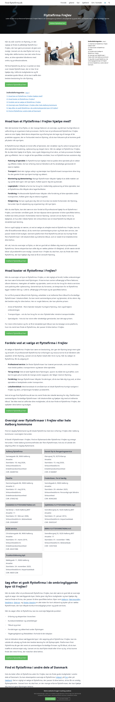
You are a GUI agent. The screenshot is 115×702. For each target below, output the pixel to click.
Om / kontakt (96, 3)
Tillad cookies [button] (50, 698)
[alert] (57, 694)
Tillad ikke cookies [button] (63, 698)
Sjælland (85, 3)
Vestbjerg (9, 602)
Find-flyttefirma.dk (13, 2)
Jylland (71, 3)
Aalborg (65, 599)
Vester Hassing (29, 602)
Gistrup (17, 602)
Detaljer (75, 695)
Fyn (78, 3)
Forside (63, 3)
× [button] (113, 689)
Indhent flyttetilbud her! (57, 23)
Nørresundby (74, 599)
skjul (27, 93)
